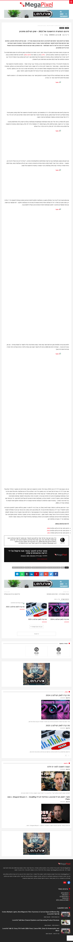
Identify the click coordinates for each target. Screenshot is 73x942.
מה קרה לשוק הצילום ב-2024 (59, 619)
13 (45, 35)
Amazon (23, 555)
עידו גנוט (64, 35)
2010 (48, 530)
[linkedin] (31, 574)
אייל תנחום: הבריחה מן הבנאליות (12, 593)
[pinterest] (36, 574)
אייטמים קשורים (65, 599)
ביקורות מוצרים (64, 896)
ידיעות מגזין (65, 894)
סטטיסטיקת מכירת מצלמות (39, 567)
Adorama (32, 555)
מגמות (61, 28)
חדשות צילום (64, 893)
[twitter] (51, 574)
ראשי (68, 25)
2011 (48, 533)
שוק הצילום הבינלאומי (18, 567)
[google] (46, 574)
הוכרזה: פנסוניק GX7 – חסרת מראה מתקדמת (58, 593)
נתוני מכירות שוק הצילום (54, 567)
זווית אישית (65, 898)
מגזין (64, 25)
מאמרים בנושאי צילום (62, 900)
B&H (28, 555)
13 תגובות (36, 634)
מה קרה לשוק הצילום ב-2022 (15, 607)
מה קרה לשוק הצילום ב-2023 (37, 619)
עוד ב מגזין (57, 599)
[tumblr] (26, 574)
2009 (48, 528)
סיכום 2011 (27, 54)
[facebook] (55, 574)
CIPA (43, 54)
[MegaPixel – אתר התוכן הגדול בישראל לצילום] (36, 2)
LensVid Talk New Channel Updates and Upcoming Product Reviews (35, 920)
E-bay (40, 555)
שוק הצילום (28, 567)
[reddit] (41, 574)
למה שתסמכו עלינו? (42, 559)
